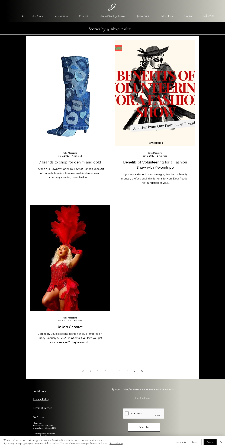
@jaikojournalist (118, 28)
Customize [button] (181, 441)
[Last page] (142, 371)
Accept (210, 441)
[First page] (83, 371)
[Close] (221, 442)
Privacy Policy (116, 443)
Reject (195, 441)
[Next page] (134, 371)
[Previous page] (90, 371)
